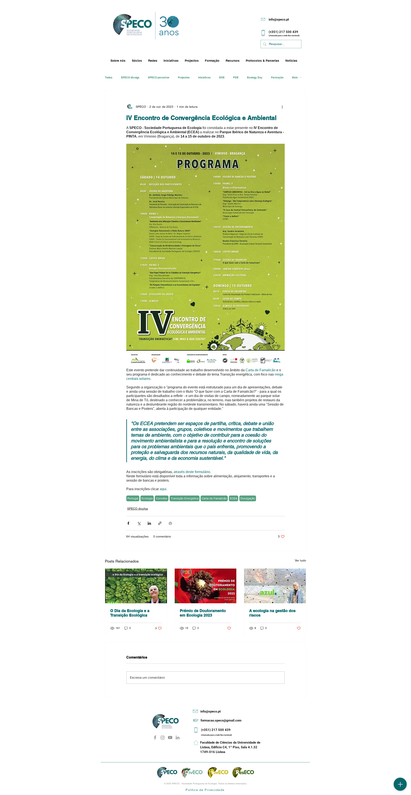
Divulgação (247, 498)
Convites (161, 498)
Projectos (184, 77)
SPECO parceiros (158, 77)
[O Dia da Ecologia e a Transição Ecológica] (136, 586)
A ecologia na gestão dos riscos (272, 612)
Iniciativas (204, 77)
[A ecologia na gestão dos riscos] (275, 586)
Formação (277, 77)
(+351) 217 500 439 (216, 730)
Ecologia (147, 498)
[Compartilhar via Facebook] (128, 523)
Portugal (132, 498)
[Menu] (400, 784)
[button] (119, 60)
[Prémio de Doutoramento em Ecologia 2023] (206, 586)
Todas (108, 77)
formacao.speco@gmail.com (221, 720)
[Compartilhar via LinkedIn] (149, 523)
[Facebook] (155, 737)
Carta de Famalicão (214, 498)
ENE (222, 77)
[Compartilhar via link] (160, 523)
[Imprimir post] (170, 523)
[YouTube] (170, 737)
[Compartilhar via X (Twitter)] (139, 523)
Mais (295, 77)
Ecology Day (254, 77)
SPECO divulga (130, 77)
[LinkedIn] (177, 737)
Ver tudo (300, 560)
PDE (235, 77)
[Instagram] (162, 737)
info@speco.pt (279, 19)
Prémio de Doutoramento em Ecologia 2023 (203, 612)
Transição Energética (184, 498)
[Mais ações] (282, 106)
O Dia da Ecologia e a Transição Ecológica (129, 612)
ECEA (233, 498)
